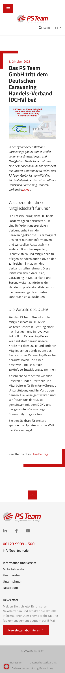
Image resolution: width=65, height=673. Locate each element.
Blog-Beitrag (39, 454)
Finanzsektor (11, 575)
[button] (44, 27)
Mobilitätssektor (14, 569)
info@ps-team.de (16, 550)
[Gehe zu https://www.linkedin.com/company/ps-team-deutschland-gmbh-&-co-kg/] (5, 531)
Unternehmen (12, 582)
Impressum (15, 662)
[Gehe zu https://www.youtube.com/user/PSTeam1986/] (28, 531)
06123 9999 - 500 (18, 544)
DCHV (25, 190)
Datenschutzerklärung (43, 662)
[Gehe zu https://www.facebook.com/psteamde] (16, 531)
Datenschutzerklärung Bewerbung (32, 668)
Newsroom (10, 588)
